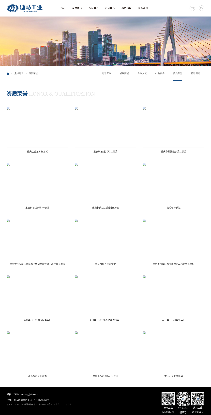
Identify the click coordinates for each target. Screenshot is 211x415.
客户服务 (126, 8)
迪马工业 (106, 73)
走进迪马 (77, 8)
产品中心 (110, 8)
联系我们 (143, 8)
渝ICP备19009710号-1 (42, 404)
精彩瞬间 (195, 73)
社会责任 (160, 73)
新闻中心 (93, 8)
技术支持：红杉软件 (62, 404)
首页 (62, 8)
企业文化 (142, 73)
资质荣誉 (177, 73)
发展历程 (124, 73)
